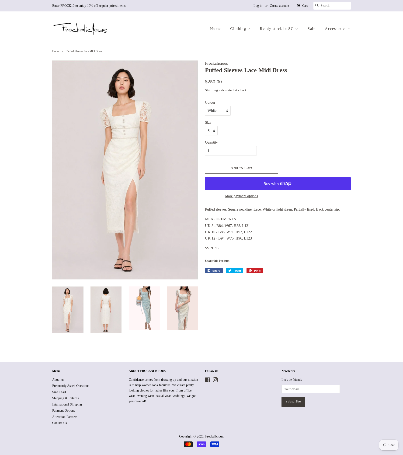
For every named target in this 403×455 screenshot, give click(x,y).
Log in (258, 5)
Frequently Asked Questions (70, 386)
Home (215, 29)
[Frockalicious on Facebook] (207, 381)
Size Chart (59, 392)
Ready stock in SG (277, 29)
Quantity (211, 142)
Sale (311, 29)
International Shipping (67, 404)
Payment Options (63, 410)
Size (208, 122)
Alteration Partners (64, 417)
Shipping (211, 90)
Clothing (238, 29)
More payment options (241, 196)
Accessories (336, 29)
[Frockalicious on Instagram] (215, 381)
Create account (279, 5)
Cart (305, 5)
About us (58, 379)
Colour (210, 102)
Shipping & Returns (65, 398)
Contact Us (59, 423)
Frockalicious (214, 436)
